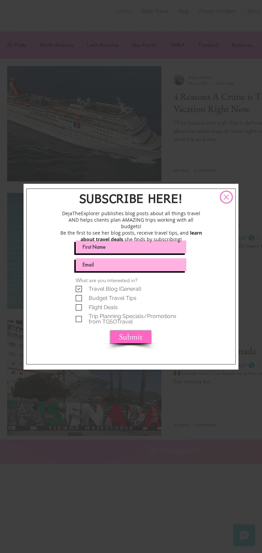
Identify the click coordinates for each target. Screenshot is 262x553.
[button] (226, 197)
